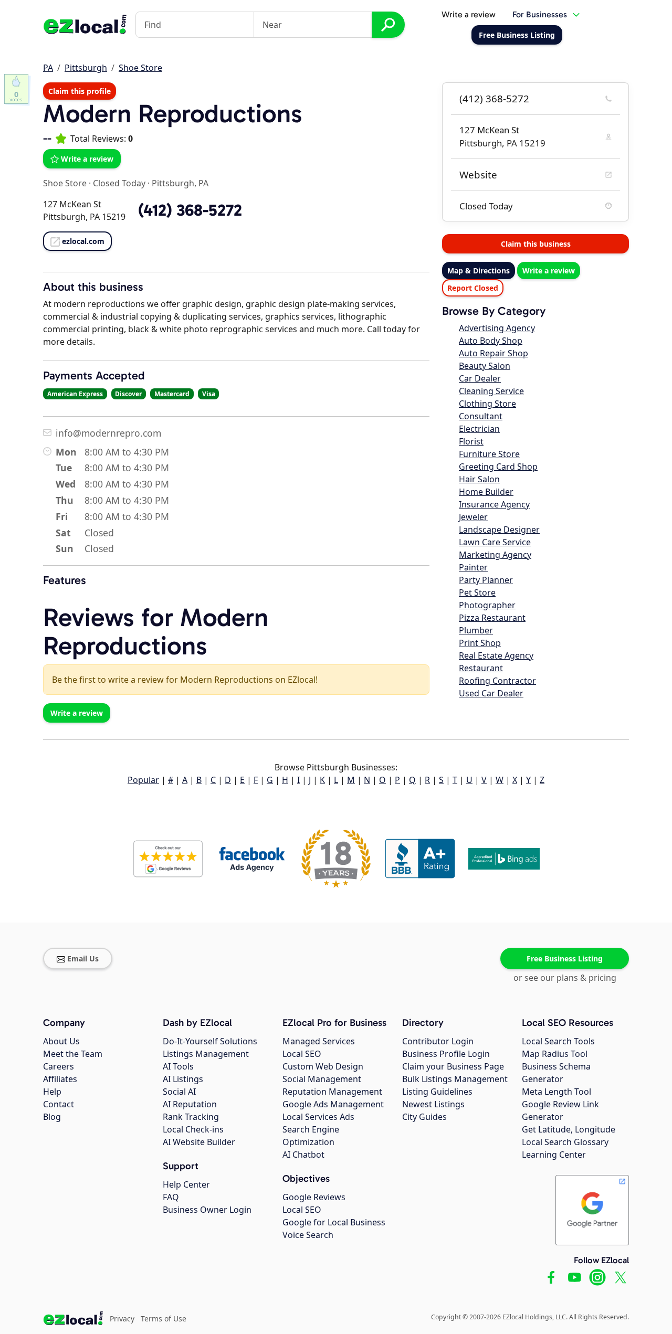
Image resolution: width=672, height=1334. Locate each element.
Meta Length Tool (556, 1091)
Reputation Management (332, 1091)
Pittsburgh (86, 67)
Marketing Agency (495, 554)
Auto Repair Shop (493, 353)
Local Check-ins (193, 1129)
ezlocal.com (83, 241)
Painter (473, 567)
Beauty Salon (484, 366)
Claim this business (536, 244)
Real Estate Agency (496, 655)
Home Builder (486, 491)
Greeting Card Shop (498, 466)
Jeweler (473, 517)
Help (52, 1091)
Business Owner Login (207, 1209)
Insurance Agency (494, 504)
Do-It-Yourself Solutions (210, 1041)
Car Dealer (480, 378)
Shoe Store (140, 67)
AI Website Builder (199, 1142)
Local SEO (301, 1054)
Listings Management (206, 1054)
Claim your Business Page (453, 1066)
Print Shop (480, 643)
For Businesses (539, 14)
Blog (52, 1117)
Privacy (122, 1319)
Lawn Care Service (495, 542)
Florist (471, 441)
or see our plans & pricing (564, 977)
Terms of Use (163, 1319)
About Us (61, 1041)
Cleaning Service (491, 391)
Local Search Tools (558, 1041)
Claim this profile (79, 91)
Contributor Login (438, 1041)
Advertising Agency (497, 328)
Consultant (480, 416)
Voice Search (307, 1235)
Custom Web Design (322, 1066)
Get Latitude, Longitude (568, 1129)
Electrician (479, 429)
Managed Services (318, 1041)
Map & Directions (478, 271)
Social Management (321, 1079)
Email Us (83, 959)
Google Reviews (313, 1197)
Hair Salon (479, 479)
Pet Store (477, 592)
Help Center (186, 1184)
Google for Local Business (333, 1222)
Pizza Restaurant (492, 617)
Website (478, 175)
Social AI (179, 1091)
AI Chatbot (303, 1154)
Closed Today (119, 183)
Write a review (469, 14)
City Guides (424, 1117)
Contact (58, 1104)
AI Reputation (190, 1104)
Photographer (487, 605)
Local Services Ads (318, 1117)
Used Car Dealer (491, 693)
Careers (58, 1066)
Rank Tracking (191, 1117)
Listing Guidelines (437, 1091)
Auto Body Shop (490, 340)
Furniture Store (489, 454)
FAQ (171, 1197)
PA (48, 67)
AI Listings (183, 1079)
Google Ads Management (333, 1104)
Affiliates (60, 1079)
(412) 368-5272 (494, 98)
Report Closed (472, 288)
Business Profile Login (446, 1054)
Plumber (476, 630)
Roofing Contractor (497, 680)
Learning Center (554, 1154)
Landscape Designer (499, 529)
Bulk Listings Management (455, 1079)
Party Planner (486, 580)
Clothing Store (487, 403)
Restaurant (481, 668)
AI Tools (178, 1066)
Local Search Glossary (565, 1142)
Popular (143, 780)
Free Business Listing (565, 959)
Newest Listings (433, 1104)
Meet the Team (72, 1054)
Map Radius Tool (554, 1054)
